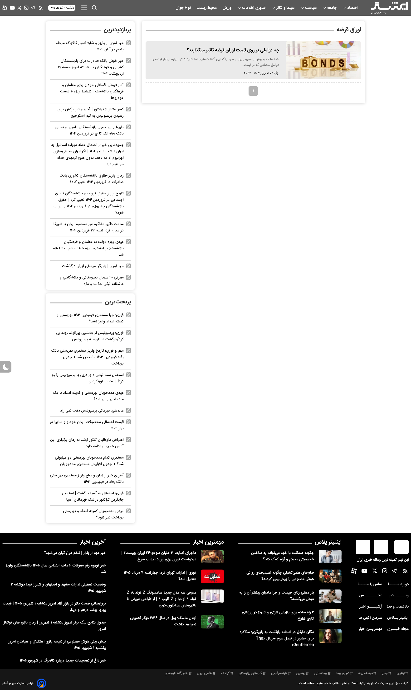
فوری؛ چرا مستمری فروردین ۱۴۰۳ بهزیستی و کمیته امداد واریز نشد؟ (90, 318)
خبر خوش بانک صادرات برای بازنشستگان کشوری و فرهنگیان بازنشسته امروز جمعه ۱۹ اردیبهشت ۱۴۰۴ (91, 67)
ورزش (227, 8)
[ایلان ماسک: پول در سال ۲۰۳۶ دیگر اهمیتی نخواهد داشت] (212, 621)
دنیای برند (342, 673)
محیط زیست (207, 8)
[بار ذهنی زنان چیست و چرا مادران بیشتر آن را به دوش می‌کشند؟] (330, 596)
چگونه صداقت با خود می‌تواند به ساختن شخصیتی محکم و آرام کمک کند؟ (282, 556)
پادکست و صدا (397, 607)
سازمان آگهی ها (370, 618)
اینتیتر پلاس (328, 542)
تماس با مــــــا (370, 584)
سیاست (311, 8)
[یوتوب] (12, 7)
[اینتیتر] (390, 8)
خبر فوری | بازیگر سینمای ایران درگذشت (93, 266)
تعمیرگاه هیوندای (176, 673)
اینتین (401, 673)
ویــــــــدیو (399, 595)
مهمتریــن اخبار (370, 629)
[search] (94, 8)
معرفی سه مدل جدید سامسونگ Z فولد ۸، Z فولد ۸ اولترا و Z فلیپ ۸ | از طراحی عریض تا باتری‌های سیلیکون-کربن (161, 599)
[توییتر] (19, 7)
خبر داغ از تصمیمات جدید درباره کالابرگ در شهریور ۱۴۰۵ (63, 660)
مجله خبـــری (398, 629)
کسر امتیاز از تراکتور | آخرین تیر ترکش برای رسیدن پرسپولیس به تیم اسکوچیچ (91, 112)
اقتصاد (353, 8)
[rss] (41, 8)
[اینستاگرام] (26, 7)
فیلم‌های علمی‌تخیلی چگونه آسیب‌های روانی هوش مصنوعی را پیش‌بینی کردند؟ (280, 576)
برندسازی (320, 673)
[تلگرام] (33, 7)
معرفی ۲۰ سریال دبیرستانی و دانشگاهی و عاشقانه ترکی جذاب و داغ (92, 280)
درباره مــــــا (398, 584)
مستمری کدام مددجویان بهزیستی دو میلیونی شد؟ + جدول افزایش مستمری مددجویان (89, 461)
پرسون (300, 673)
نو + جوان (184, 8)
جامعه (332, 8)
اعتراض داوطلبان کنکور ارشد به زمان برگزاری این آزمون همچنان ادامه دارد (87, 443)
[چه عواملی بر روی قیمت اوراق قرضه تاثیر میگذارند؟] (323, 60)
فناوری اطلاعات (254, 8)
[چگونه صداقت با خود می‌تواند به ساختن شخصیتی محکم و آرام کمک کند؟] (330, 556)
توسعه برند (365, 673)
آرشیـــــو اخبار (370, 607)
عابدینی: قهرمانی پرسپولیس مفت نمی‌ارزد (92, 410)
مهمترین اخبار (208, 542)
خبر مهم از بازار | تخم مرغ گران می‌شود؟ (75, 553)
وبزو (385, 673)
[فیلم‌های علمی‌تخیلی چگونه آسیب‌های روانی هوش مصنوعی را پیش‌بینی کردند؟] (330, 576)
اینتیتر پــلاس (398, 618)
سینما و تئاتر (285, 8)
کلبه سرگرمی (279, 673)
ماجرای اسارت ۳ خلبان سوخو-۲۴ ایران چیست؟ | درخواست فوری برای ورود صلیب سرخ (158, 556)
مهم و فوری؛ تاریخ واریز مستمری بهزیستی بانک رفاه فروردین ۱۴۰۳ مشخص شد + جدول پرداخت (87, 357)
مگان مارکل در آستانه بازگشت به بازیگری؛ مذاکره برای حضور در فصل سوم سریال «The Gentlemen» (277, 638)
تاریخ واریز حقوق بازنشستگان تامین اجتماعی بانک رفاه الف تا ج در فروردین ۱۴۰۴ (89, 130)
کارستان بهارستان (250, 673)
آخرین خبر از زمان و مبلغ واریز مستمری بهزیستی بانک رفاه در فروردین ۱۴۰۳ (87, 478)
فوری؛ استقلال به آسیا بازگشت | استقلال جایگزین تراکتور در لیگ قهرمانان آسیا (93, 496)
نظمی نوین (204, 673)
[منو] (84, 8)
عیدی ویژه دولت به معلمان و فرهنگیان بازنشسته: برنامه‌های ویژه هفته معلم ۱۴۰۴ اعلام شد (88, 248)
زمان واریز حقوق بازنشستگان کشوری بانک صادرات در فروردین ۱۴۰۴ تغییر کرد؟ (92, 178)
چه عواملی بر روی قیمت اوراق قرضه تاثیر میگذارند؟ (233, 50)
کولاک (225, 673)
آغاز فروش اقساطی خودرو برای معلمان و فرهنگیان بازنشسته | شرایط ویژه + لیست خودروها (92, 91)
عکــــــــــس (370, 595)
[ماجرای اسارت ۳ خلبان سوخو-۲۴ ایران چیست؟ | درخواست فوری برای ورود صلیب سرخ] (212, 556)
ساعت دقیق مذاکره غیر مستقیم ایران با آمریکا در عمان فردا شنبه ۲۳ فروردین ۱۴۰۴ (88, 227)
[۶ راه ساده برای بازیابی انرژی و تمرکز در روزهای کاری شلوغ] (330, 616)
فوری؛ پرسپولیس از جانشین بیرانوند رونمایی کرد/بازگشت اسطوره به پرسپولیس (90, 336)
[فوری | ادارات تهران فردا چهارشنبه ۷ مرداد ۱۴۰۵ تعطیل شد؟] (212, 576)
